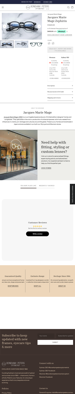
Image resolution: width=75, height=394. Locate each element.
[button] (68, 7)
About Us (62, 286)
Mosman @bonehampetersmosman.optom (54, 374)
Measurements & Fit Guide (55, 92)
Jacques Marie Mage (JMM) (13, 117)
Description (51, 85)
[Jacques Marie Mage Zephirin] (7, 44)
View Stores (46, 168)
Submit (55, 342)
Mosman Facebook (46, 377)
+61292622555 (65, 78)
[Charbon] (49, 43)
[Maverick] (53, 43)
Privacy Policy (7, 393)
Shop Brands (13, 286)
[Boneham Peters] (37, 7)
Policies (5, 388)
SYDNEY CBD (47, 2)
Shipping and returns (54, 98)
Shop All (37, 286)
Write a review (37, 234)
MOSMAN (37, 2)
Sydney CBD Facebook (47, 371)
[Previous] (4, 26)
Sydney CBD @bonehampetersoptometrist (54, 367)
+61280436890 (54, 78)
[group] (37, 2)
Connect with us (46, 363)
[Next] (39, 26)
